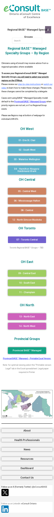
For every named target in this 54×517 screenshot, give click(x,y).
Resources (27, 458)
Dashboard (27, 468)
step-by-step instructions (29, 84)
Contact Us (27, 477)
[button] (27, 140)
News (27, 449)
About (27, 430)
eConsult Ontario (29, 503)
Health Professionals (27, 440)
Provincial (26, 101)
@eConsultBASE (39, 487)
